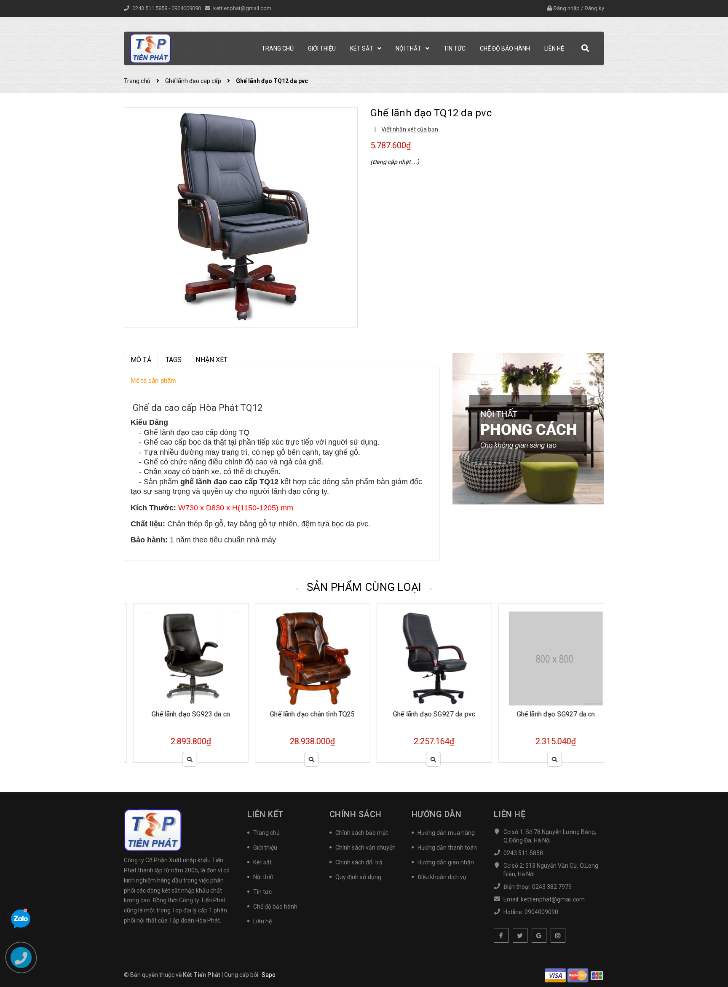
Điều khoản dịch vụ (442, 877)
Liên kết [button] (265, 814)
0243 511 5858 (150, 8)
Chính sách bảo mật (361, 832)
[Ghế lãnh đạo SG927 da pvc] (425, 658)
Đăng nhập (566, 8)
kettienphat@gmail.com (242, 8)
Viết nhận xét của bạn (409, 129)
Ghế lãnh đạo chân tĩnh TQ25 (303, 714)
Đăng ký (594, 8)
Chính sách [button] (355, 814)
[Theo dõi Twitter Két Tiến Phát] (520, 935)
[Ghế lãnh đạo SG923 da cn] (181, 658)
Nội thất (263, 877)
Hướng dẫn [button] (437, 814)
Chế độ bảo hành (275, 906)
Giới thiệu (265, 847)
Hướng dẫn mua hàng (446, 832)
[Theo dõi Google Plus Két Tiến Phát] (539, 935)
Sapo (269, 974)
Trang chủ (266, 832)
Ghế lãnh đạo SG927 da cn (546, 714)
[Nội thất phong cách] (528, 428)
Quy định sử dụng (358, 877)
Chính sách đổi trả (359, 862)
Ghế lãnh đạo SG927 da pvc (425, 714)
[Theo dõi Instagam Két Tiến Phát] (558, 935)
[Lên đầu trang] (711, 942)
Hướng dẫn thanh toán (447, 847)
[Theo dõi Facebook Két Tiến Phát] (501, 935)
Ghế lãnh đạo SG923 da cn (181, 714)
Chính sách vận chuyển (365, 847)
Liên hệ (262, 921)
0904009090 (186, 8)
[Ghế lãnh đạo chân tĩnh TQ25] (303, 658)
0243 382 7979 (552, 886)
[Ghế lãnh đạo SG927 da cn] (547, 658)
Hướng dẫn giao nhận (446, 862)
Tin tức (262, 891)
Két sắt (262, 862)
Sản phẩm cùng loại (364, 587)
